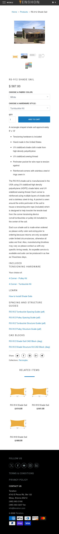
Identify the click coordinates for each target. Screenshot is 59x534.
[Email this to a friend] (41, 356)
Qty (11, 114)
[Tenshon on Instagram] (31, 465)
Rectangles (23, 360)
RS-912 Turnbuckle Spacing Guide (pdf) (27, 311)
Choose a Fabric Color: (21, 92)
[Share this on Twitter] (17, 356)
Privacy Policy (18, 480)
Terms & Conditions (21, 473)
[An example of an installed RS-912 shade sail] (29, 32)
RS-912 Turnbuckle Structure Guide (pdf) (27, 323)
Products (24, 11)
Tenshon (19, 513)
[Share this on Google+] (35, 356)
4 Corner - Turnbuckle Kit (20, 283)
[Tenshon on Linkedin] (37, 465)
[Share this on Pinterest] (29, 356)
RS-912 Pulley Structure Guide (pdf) (25, 328)
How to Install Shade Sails (20, 296)
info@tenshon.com (17, 508)
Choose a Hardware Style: (22, 103)
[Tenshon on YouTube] (24, 465)
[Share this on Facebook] (23, 356)
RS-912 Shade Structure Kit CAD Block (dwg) (29, 346)
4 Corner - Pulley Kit (18, 278)
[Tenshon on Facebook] (18, 465)
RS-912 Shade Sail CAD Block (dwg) (25, 341)
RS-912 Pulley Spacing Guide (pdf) (24, 317)
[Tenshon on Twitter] (12, 465)
